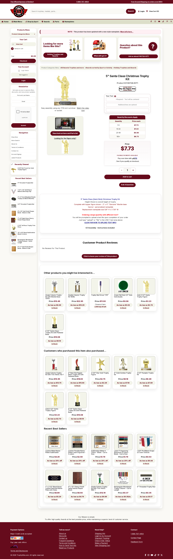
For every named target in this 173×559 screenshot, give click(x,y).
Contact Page (136, 538)
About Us (14, 144)
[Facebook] (145, 555)
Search (131, 11)
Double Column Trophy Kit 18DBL (76, 296)
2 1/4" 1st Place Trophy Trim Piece (26, 226)
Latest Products (16, 158)
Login (23, 80)
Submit (23, 125)
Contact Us (14, 151)
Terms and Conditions (67, 543)
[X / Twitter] (162, 555)
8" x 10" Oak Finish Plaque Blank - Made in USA (26, 211)
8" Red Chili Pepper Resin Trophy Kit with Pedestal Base (75, 374)
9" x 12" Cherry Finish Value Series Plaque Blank (76, 488)
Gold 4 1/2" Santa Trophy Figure (143, 296)
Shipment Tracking (102, 538)
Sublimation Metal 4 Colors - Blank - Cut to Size (99, 452)
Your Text (109, 96)
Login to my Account (103, 536)
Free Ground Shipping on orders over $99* (147, 2)
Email (23, 101)
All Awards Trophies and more (72, 68)
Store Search (15, 140)
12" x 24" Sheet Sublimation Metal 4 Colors (26, 233)
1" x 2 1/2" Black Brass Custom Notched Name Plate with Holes (53, 488)
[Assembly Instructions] (65, 124)
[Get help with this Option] (115, 96)
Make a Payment (101, 543)
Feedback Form (137, 542)
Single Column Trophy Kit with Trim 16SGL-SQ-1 (54, 374)
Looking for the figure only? (65, 138)
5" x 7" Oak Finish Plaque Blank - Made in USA (25, 247)
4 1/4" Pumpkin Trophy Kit (145, 374)
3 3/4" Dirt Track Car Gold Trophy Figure (26, 168)
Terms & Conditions (17, 147)
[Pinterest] (158, 555)
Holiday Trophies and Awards (125, 68)
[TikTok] (155, 555)
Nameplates (69, 22)
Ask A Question (127, 185)
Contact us (63, 538)
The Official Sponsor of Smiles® (22, 2)
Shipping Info (100, 533)
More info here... (126, 32)
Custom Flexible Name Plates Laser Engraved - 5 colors (77, 452)
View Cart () (154, 11)
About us (62, 533)
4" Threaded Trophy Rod (146, 487)
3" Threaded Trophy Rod (25, 183)
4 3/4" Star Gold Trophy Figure (100, 374)
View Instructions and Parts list (65, 133)
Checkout (23, 61)
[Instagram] (148, 555)
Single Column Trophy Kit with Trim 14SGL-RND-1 (99, 488)
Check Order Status (102, 541)
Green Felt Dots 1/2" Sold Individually (123, 296)
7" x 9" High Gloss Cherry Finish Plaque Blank (26, 219)
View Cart (19, 44)
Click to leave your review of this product (100, 256)
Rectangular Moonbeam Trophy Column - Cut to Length (25, 241)
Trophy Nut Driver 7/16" (99, 295)
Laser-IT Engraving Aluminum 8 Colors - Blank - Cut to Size (121, 452)
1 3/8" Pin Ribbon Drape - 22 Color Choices (146, 451)
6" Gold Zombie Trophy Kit (122, 374)
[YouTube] (152, 555)
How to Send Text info (67, 545)
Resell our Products (66, 548)
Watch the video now (83, 109)
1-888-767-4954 (82, 2)
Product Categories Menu (21, 34)
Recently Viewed (22, 164)
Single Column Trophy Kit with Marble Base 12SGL (53, 296)
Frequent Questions (66, 541)
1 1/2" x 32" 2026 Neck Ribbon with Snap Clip (25, 190)
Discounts (62, 536)
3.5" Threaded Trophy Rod (26, 204)
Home (6, 22)
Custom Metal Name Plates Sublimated (52, 451)
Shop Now (14, 137)
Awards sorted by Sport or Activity (99, 68)
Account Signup (16, 154)
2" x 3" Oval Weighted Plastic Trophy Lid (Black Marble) (27, 197)
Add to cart (127, 177)
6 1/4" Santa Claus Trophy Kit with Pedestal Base (54, 332)
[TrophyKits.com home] (18, 11)
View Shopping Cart (102, 545)
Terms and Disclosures (19, 551)
